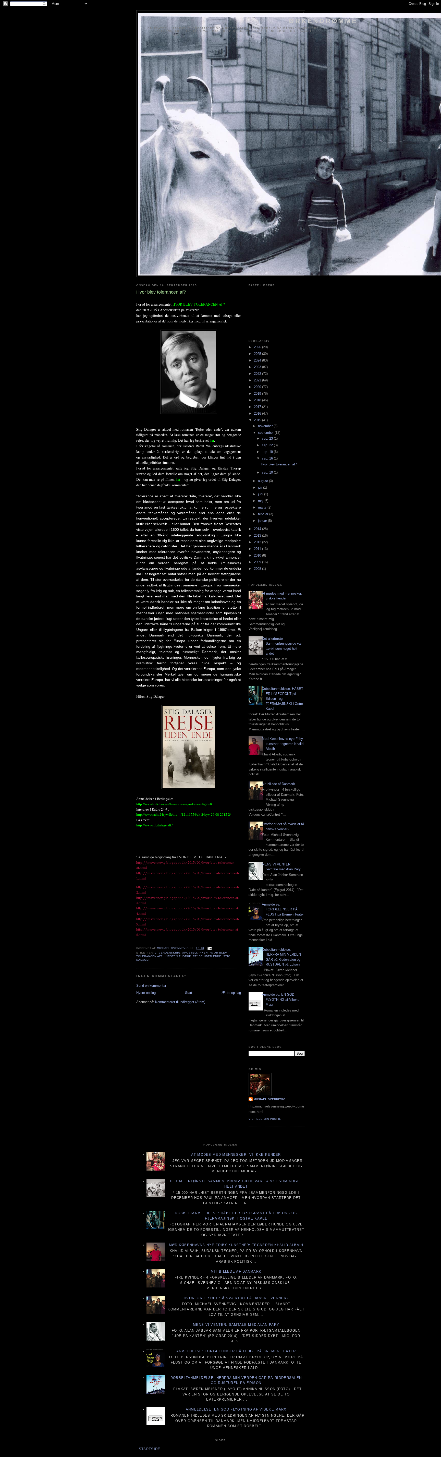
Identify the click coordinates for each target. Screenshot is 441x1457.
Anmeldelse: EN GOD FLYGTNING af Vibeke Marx (280, 999)
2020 (258, 387)
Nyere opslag (146, 993)
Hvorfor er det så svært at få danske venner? (236, 1298)
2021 (258, 380)
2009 (258, 562)
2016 (258, 413)
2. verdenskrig (167, 952)
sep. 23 (268, 438)
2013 (258, 535)
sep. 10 (268, 472)
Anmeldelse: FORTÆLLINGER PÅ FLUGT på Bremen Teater (283, 909)
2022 (258, 374)
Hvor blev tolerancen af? (279, 464)
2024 (258, 360)
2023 (258, 367)
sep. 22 (268, 445)
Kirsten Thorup (178, 956)
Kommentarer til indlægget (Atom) (180, 1002)
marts (262, 507)
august (263, 481)
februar (263, 514)
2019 (258, 393)
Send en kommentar (151, 986)
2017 (258, 407)
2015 (258, 420)
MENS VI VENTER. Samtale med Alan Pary (236, 1325)
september (266, 433)
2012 (258, 542)
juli (260, 487)
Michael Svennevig (270, 1099)
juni (261, 494)
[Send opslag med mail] (209, 948)
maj (261, 501)
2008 (258, 569)
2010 (258, 555)
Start (188, 993)
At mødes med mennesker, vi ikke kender (236, 1155)
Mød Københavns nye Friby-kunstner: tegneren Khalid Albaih (283, 744)
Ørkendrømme (323, 21)
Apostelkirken (194, 952)
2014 (258, 529)
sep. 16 (268, 458)
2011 (258, 549)
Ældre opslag (231, 993)
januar (263, 521)
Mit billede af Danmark (278, 784)
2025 (258, 354)
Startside (150, 1449)
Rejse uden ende (207, 956)
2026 (258, 347)
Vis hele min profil (265, 1118)
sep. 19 (268, 452)
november (266, 426)
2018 (258, 400)
